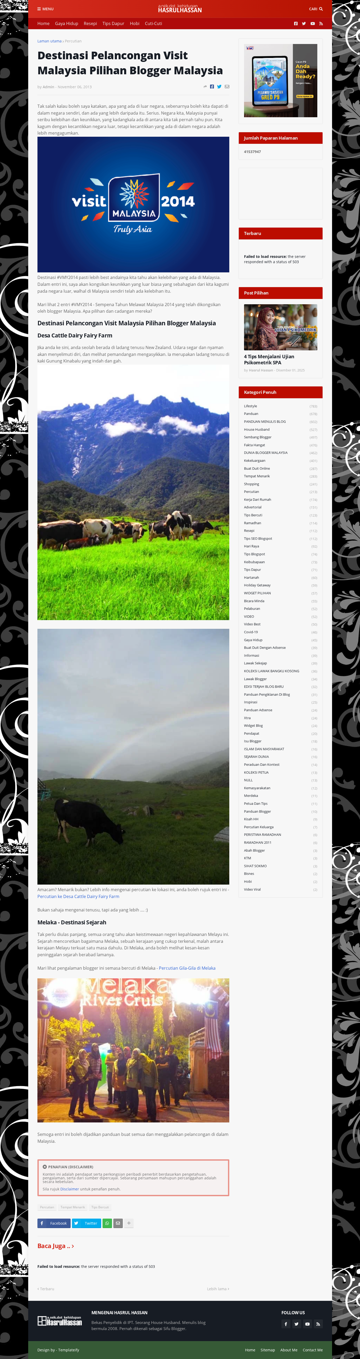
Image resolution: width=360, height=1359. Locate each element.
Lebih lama (217, 1288)
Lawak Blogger (280, 678)
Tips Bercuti (100, 1207)
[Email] (227, 86)
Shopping (280, 484)
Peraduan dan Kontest (280, 764)
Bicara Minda (280, 601)
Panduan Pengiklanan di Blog (280, 694)
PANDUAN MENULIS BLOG (280, 421)
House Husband (280, 429)
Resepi (90, 23)
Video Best (280, 624)
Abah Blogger (280, 850)
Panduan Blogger (280, 811)
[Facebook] (212, 86)
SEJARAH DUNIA (280, 756)
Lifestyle (280, 406)
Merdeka (280, 795)
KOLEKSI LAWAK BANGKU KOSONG (280, 671)
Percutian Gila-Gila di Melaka (187, 968)
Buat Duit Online (280, 468)
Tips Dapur (113, 23)
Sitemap (268, 1349)
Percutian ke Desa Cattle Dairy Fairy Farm (78, 896)
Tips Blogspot (280, 554)
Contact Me (313, 1349)
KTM (280, 858)
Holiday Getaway (280, 585)
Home (43, 23)
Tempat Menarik (73, 1207)
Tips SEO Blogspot (280, 538)
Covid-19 (280, 632)
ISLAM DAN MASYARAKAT (280, 749)
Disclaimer (69, 1188)
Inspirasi (280, 702)
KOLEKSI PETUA (280, 772)
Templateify (68, 1349)
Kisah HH (280, 819)
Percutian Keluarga (280, 827)
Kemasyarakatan (280, 788)
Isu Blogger (280, 741)
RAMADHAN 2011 (280, 842)
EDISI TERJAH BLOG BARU (280, 686)
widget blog (280, 725)
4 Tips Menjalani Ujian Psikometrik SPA (269, 360)
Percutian (73, 40)
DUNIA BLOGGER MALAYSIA (280, 452)
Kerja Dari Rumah (280, 499)
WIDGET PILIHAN (280, 593)
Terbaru (47, 1288)
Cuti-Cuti (153, 23)
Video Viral (280, 889)
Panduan (280, 413)
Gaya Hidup (66, 23)
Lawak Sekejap (280, 663)
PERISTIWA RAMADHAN (280, 834)
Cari (313, 8)
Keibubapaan (280, 562)
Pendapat (280, 733)
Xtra (280, 717)
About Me (289, 1349)
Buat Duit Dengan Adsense (280, 647)
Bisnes (280, 873)
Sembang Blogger (280, 437)
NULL (280, 780)
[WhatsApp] (107, 1223)
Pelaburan (280, 608)
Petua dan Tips (280, 803)
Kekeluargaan (280, 460)
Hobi (134, 23)
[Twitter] (219, 86)
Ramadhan (280, 523)
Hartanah (280, 577)
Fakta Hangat (280, 445)
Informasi (280, 655)
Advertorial (280, 507)
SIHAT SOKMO (280, 866)
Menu (47, 8)
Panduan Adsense (280, 710)
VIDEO (280, 616)
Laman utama (49, 40)
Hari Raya (280, 546)
